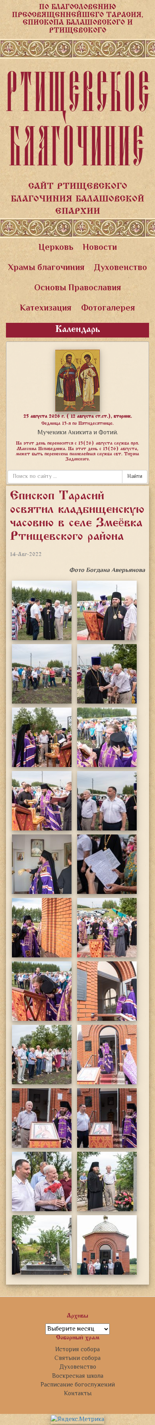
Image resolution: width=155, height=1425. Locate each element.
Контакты (77, 1393)
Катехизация (46, 308)
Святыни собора (77, 1358)
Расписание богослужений (78, 1385)
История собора (77, 1349)
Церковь (56, 248)
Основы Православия (77, 288)
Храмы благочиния (46, 268)
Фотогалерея (108, 308)
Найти (134, 476)
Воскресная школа (77, 1376)
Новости (100, 248)
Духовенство (120, 268)
